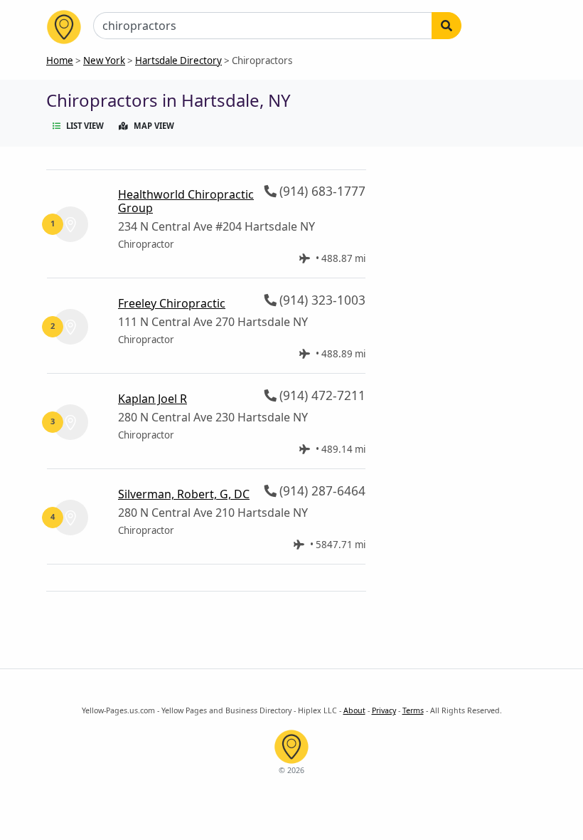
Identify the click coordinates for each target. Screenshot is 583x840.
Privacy (384, 710)
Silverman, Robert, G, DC (184, 494)
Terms (413, 710)
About (354, 710)
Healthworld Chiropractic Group (186, 201)
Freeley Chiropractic (171, 303)
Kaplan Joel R (152, 398)
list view (85, 125)
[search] (446, 25)
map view (154, 125)
